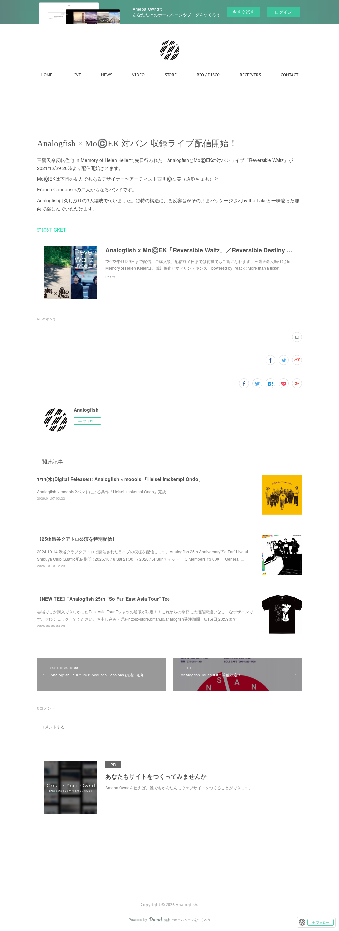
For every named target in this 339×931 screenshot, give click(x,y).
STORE (171, 74)
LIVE (76, 74)
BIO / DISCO (208, 74)
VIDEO (138, 74)
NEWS (106, 74)
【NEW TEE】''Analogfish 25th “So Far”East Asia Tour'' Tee (103, 598)
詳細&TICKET (51, 229)
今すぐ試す (243, 11)
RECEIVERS (250, 74)
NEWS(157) (46, 319)
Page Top (169, 877)
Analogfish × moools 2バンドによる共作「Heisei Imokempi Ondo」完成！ (103, 491)
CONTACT (289, 74)
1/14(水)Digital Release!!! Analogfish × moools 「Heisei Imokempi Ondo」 (120, 479)
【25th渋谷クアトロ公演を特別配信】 (77, 538)
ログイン (283, 12)
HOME (46, 74)
